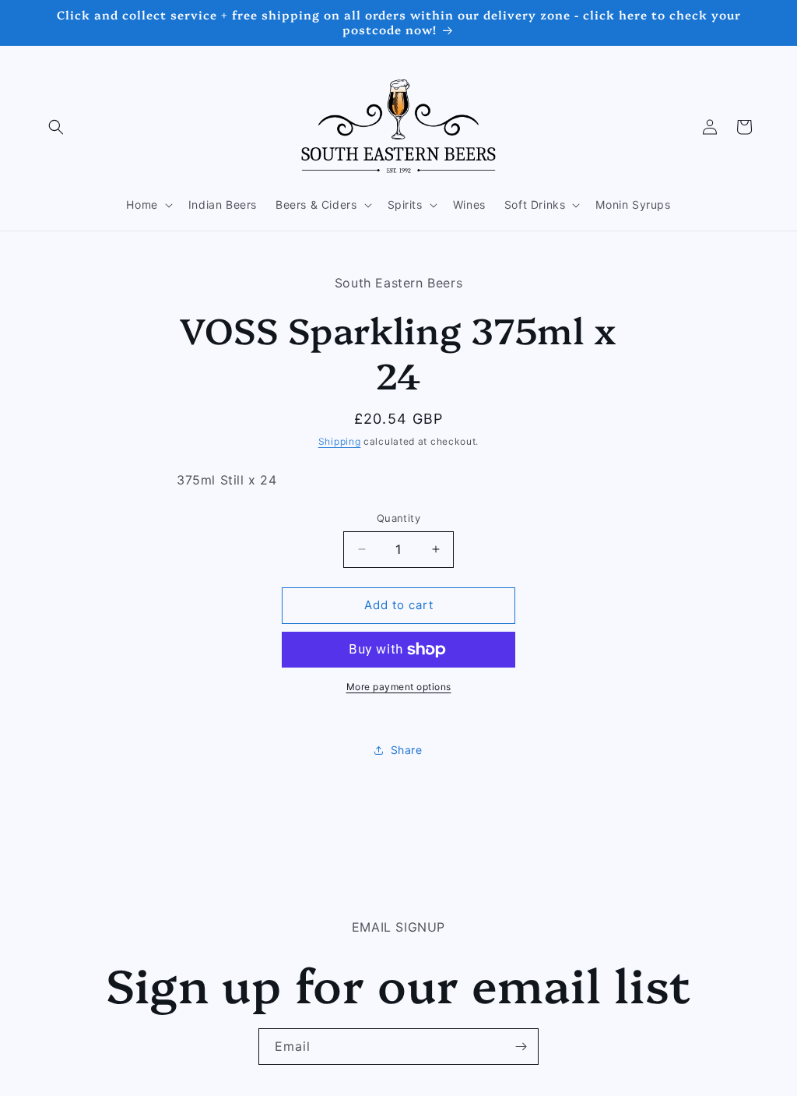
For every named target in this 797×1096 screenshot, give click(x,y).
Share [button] (407, 749)
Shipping (339, 441)
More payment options (398, 686)
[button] (56, 127)
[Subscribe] (521, 1046)
